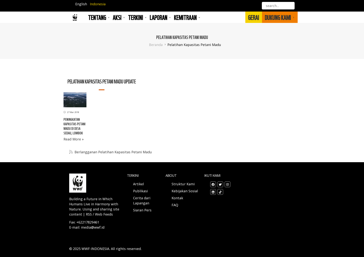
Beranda (156, 44)
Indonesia (98, 4)
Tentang (97, 17)
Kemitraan (185, 17)
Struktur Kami (183, 184)
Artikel (139, 184)
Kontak (177, 198)
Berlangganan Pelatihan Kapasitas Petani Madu (113, 152)
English (81, 4)
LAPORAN (158, 17)
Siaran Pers (142, 210)
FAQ (175, 205)
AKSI (117, 17)
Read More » (74, 139)
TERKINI (135, 17)
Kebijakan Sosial (185, 191)
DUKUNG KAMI (278, 17)
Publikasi (140, 191)
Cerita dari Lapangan (141, 200)
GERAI (253, 17)
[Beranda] (75, 17)
